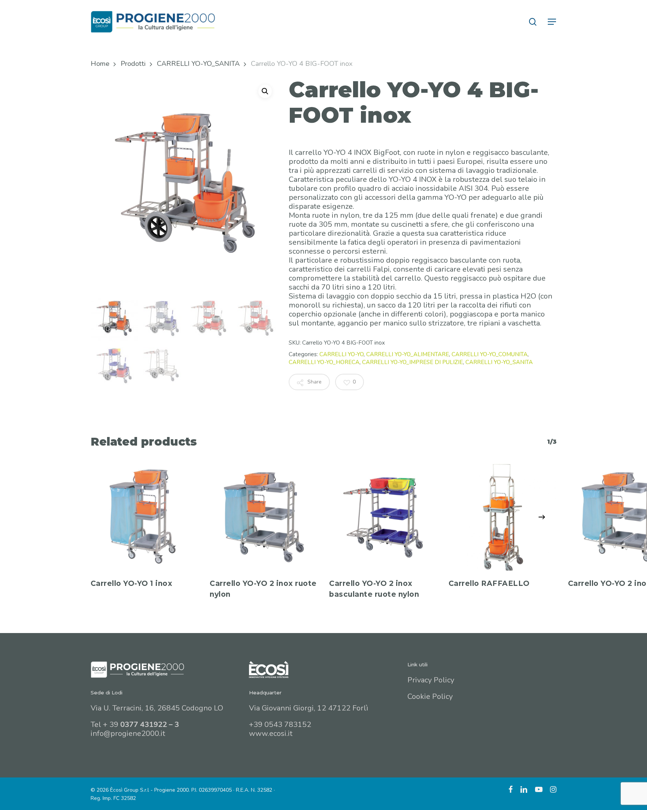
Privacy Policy (430, 680)
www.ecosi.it (270, 733)
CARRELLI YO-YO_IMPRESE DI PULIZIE (412, 362)
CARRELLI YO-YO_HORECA (324, 362)
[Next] (541, 517)
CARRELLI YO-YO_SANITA (198, 63)
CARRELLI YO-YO (341, 354)
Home (100, 63)
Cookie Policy (430, 696)
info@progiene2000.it (128, 733)
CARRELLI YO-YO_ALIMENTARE (407, 354)
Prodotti (133, 63)
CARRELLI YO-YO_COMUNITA (490, 354)
